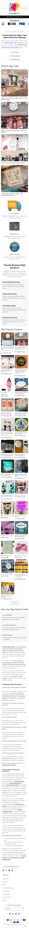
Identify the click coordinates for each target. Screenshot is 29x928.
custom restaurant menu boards (10, 47)
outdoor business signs (10, 42)
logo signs (13, 693)
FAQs (4, 884)
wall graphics (20, 693)
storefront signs (6, 664)
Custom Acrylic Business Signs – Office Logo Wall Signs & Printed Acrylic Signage (21, 370)
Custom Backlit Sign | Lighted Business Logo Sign (21, 433)
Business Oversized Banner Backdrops (6, 596)
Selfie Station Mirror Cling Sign (7, 515)
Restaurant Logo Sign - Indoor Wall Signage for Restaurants (7, 455)
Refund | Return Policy (8, 888)
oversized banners (20, 694)
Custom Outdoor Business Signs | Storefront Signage (14, 131)
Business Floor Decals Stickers (21, 555)
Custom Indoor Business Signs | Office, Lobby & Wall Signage (14, 98)
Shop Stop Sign (4, 392)
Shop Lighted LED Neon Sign (7, 535)
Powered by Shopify (21, 924)
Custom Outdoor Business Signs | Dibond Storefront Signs (21, 348)
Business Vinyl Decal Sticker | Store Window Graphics (21, 536)
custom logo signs (22, 44)
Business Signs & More (12, 924)
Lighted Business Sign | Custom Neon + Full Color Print (7, 475)
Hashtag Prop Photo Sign (20, 495)
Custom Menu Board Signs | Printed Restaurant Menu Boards (7, 370)
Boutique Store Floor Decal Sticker (20, 516)
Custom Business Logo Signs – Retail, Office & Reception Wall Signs (7, 348)
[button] (2, 8)
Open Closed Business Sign (6, 574)
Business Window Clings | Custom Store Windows (6, 413)
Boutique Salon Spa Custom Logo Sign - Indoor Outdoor (7, 433)
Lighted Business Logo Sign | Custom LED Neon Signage (21, 413)
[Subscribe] (22, 908)
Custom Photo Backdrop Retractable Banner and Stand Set (7, 496)
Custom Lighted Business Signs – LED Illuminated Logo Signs (12, 194)
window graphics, (7, 662)
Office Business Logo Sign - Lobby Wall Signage (20, 455)
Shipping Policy (6, 891)
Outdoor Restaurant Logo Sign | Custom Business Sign (21, 393)
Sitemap (5, 900)
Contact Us (5, 878)
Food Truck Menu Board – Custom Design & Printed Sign (21, 575)
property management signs (18, 664)
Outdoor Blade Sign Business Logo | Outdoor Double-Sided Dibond (21, 475)
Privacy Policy (6, 894)
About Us (5, 881)
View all (14, 602)
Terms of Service (7, 897)
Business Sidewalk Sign (6, 555)
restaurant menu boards (18, 662)
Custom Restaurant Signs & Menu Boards (13, 163)
